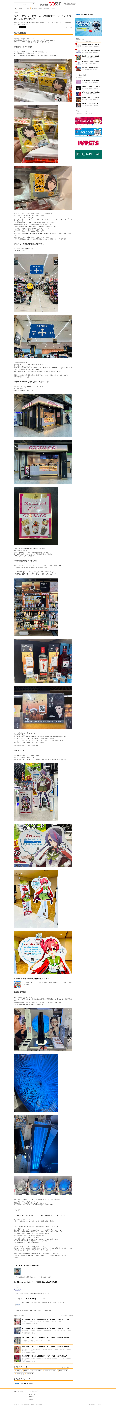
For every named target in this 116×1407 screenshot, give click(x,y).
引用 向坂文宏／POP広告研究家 (26, 1265)
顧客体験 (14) (29, 1373)
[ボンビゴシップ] (58, 4)
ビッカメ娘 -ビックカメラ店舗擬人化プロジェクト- (32, 978)
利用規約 (31, 1396)
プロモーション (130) (50, 1371)
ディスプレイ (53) (36, 1371)
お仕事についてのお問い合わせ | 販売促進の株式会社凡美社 (36, 1282)
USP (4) (26, 1371)
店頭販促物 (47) (63, 1371)
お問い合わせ (32, 1394)
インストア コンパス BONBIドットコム (28, 1298)
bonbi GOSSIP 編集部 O (87, 46)
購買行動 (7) (19, 1373)
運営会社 (31, 1399)
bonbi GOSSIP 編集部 (27, 1323)
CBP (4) (18, 1371)
